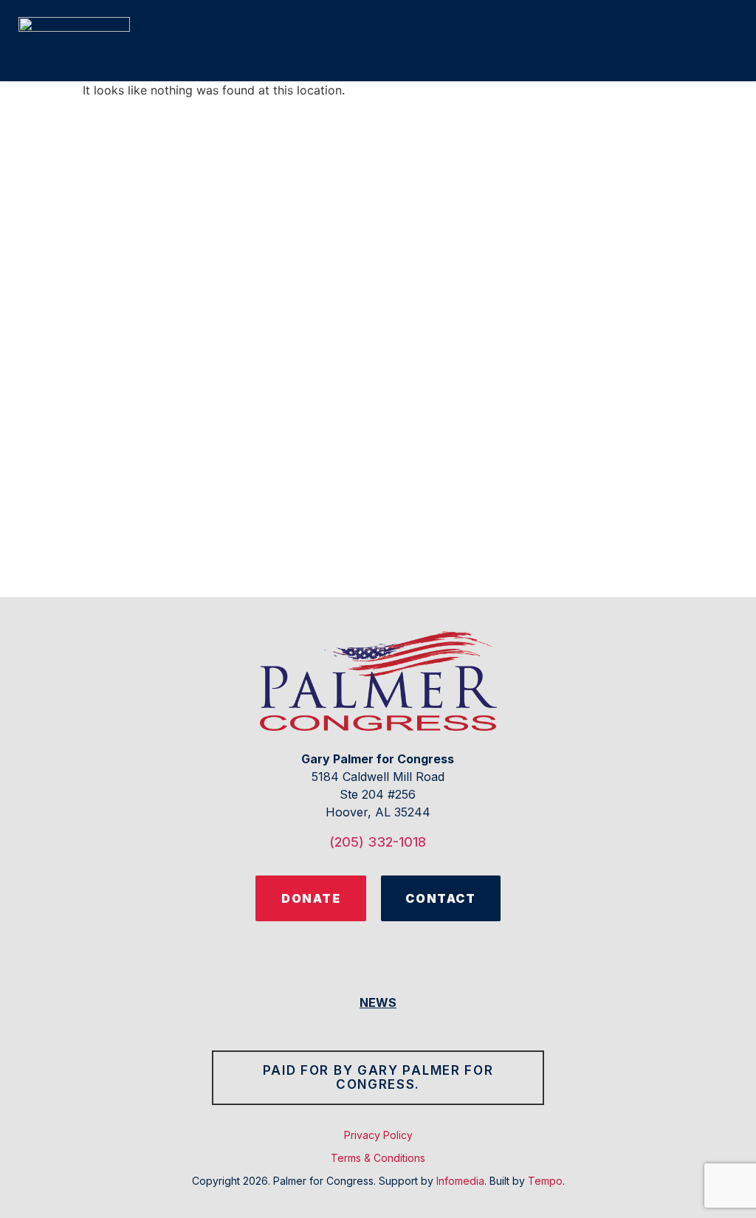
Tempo (545, 1180)
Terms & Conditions (378, 1158)
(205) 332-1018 (377, 842)
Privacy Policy (378, 1135)
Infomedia (460, 1180)
